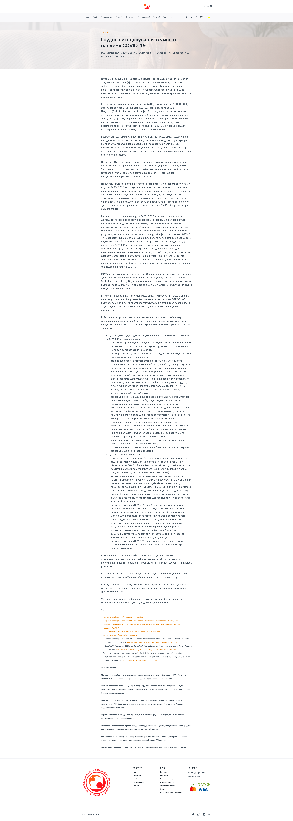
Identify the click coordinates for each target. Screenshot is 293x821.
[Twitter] (201, 17)
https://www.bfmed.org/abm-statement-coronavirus (123, 617)
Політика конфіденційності (171, 779)
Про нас (163, 772)
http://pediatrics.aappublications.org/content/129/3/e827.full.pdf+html (153, 642)
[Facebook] (186, 17)
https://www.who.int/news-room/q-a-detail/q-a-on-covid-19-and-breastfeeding (132, 632)
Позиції (118, 17)
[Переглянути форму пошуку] (85, 6)
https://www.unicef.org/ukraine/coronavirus (120, 635)
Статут (162, 789)
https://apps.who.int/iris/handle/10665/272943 (140, 660)
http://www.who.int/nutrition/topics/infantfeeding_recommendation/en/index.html (145, 650)
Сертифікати (106, 17)
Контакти (164, 775)
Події (95, 17)
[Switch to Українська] (209, 17)
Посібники (130, 17)
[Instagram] (191, 17)
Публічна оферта (167, 782)
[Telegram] (196, 17)
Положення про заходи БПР (171, 793)
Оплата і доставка (167, 786)
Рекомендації (144, 17)
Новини (86, 17)
